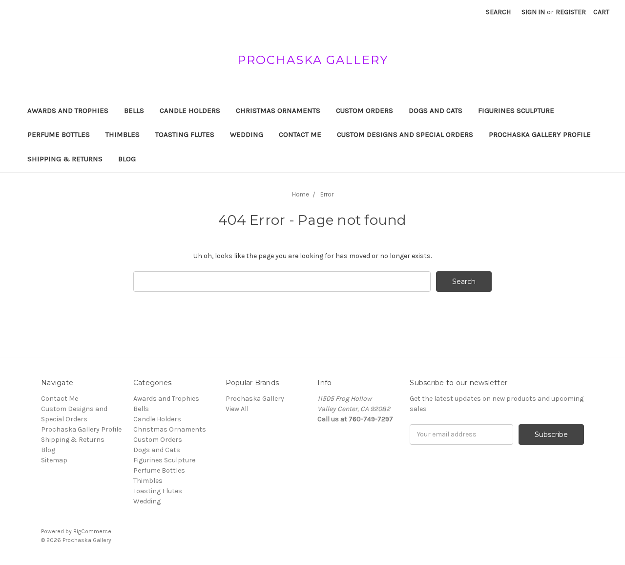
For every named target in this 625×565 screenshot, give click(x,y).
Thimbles (122, 134)
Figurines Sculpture (516, 110)
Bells (134, 110)
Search (498, 12)
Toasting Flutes (184, 134)
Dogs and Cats (435, 110)
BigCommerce (92, 531)
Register (571, 12)
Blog (127, 158)
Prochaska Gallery (255, 398)
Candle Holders (190, 110)
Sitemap (54, 460)
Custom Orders (364, 110)
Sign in (533, 12)
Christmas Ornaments (278, 110)
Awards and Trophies (67, 110)
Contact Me (300, 134)
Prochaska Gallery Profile (540, 134)
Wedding (246, 134)
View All (237, 409)
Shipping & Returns (65, 158)
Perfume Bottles (58, 134)
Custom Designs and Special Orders (405, 134)
